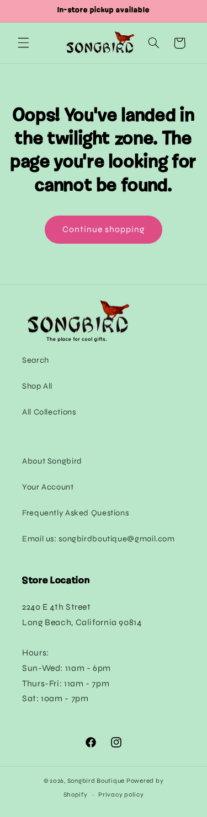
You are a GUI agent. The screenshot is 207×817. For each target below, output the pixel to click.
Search (35, 360)
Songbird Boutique (96, 780)
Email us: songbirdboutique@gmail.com (98, 539)
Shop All (37, 386)
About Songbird (52, 461)
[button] (23, 43)
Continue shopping (103, 229)
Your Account (48, 487)
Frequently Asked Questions (75, 513)
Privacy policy (121, 794)
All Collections (49, 412)
